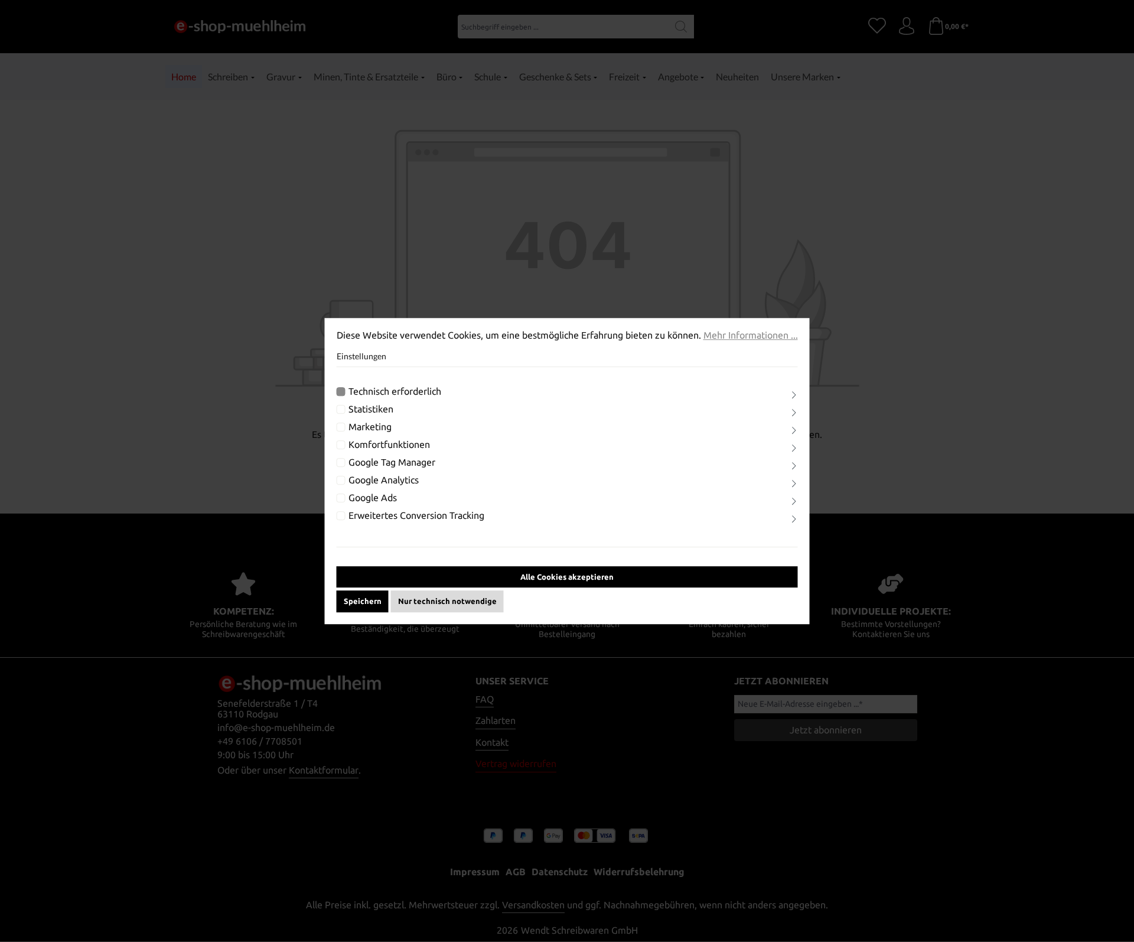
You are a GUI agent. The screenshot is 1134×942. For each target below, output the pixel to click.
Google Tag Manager (391, 462)
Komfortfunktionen (389, 444)
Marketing (370, 426)
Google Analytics (383, 480)
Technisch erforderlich (394, 391)
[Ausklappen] (793, 395)
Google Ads (372, 497)
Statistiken (370, 409)
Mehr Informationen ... (750, 335)
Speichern (363, 601)
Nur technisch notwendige (447, 601)
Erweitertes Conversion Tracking (416, 515)
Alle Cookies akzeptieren (567, 577)
